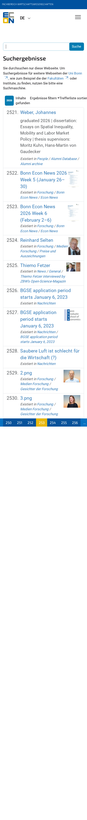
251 (19, 422)
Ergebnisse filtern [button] (43, 98)
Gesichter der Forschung (39, 389)
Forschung (45, 192)
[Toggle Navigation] (78, 17)
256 (75, 422)
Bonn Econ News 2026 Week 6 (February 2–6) (37, 213)
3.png (26, 398)
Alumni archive (31, 164)
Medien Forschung (34, 384)
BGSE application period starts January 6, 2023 (38, 319)
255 (64, 422)
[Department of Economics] (8, 17)
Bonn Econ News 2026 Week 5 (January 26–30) (43, 179)
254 (53, 422)
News (41, 271)
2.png (26, 373)
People (42, 159)
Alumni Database (64, 159)
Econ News (49, 197)
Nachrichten (46, 303)
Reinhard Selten (36, 240)
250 (9, 422)
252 (30, 422)
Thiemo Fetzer (35, 265)
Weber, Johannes (38, 112)
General (54, 271)
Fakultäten (56, 78)
